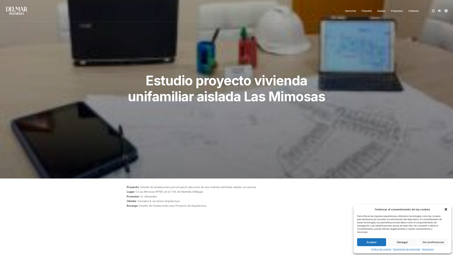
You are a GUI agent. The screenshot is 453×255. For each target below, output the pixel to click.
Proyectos (397, 10)
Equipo (381, 10)
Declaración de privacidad (406, 249)
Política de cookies (381, 249)
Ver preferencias (433, 242)
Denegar (402, 242)
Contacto (413, 10)
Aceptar (372, 242)
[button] (446, 209)
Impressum (428, 249)
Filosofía (367, 10)
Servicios (350, 10)
